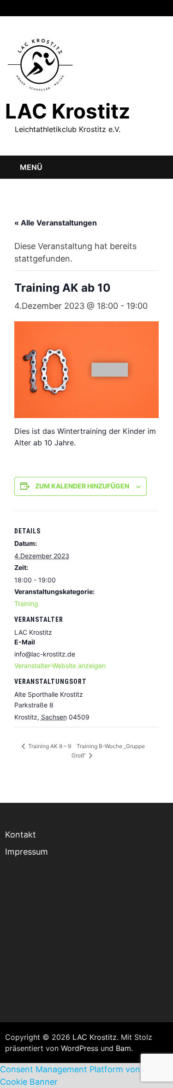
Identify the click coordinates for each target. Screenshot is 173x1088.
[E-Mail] (163, 7)
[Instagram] (152, 7)
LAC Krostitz (67, 111)
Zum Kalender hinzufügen (82, 486)
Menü (31, 167)
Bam (123, 1048)
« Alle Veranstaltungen (55, 222)
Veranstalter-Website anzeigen (60, 665)
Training (26, 603)
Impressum (26, 852)
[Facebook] (140, 7)
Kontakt (20, 834)
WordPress (79, 1048)
